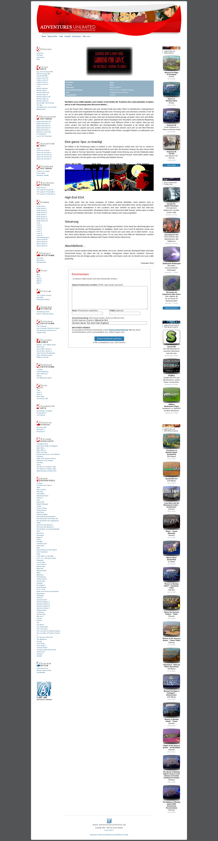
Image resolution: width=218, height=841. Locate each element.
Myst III (39, 279)
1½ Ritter (40, 369)
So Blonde (40, 612)
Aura (38, 500)
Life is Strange (42, 326)
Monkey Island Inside (44, 670)
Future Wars (41, 173)
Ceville (39, 506)
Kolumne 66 (171, 125)
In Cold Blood (41, 134)
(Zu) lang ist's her (171, 235)
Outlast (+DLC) (42, 579)
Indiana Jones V (42, 82)
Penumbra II (41, 585)
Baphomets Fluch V (43, 130)
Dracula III (40, 533)
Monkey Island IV (42, 101)
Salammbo (40, 595)
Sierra (112, 82)
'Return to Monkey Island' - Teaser (171, 720)
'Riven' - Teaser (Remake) (171, 532)
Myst (38, 274)
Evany (39, 539)
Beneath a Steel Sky (44, 132)
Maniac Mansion (42, 88)
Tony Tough (41, 643)
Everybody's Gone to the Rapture (48, 454)
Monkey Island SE (43, 92)
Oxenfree (40, 462)
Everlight (40, 541)
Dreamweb (40, 535)
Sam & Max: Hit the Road (45, 103)
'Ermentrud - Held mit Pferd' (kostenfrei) (171, 666)
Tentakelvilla (41, 672)
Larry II (39, 225)
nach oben (109, 830)
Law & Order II (42, 564)
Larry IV (39, 229)
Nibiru (38, 572)
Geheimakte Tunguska (44, 411)
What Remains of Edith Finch (47, 471)
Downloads (40, 57)
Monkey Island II (42, 94)
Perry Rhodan (41, 587)
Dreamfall (40, 297)
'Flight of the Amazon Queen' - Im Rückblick (171, 746)
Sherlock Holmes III (43, 604)
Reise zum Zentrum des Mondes (48, 591)
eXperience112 (42, 543)
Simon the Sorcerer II (44, 152)
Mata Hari (40, 568)
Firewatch (40, 456)
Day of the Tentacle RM (45, 72)
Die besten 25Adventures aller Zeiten (171, 293)
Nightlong (40, 575)
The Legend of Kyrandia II (46, 192)
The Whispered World (44, 378)
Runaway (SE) (41, 427)
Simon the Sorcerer (43, 150)
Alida (38, 487)
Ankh (38, 390)
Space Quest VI (42, 246)
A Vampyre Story (42, 444)
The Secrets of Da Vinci (45, 637)
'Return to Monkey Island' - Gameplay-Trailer (171, 586)
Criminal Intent (41, 510)
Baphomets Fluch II (43, 123)
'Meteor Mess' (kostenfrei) (171, 558)
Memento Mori (41, 570)
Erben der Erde (42, 452)
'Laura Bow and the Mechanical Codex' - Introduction (171, 505)
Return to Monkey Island (45, 314)
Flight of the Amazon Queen (46, 458)
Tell (38, 622)
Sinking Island (41, 610)
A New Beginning (42, 371)
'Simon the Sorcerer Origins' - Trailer (171, 613)
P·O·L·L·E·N (41, 589)
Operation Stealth (43, 175)
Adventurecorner (42, 668)
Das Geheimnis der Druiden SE (47, 518)
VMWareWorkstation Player (171, 405)
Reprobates (41, 593)
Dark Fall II (40, 512)
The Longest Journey (44, 295)
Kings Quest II (41, 208)
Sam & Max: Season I (44, 349)
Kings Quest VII (42, 219)
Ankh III (39, 394)
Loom (38, 86)
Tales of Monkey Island (44, 355)
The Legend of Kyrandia (45, 190)
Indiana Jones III (42, 78)
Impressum (93, 835)
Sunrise (39, 618)
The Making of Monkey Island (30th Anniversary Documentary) (171, 805)
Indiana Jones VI (42, 84)
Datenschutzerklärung (118, 330)
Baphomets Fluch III (43, 125)
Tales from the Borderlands (46, 353)
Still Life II (40, 616)
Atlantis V (40, 498)
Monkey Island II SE (43, 96)
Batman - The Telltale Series (46, 345)
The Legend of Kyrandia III (46, 194)
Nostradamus (41, 577)
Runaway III (41, 431)
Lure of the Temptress (44, 136)
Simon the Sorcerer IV (44, 157)
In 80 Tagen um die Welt (45, 556)
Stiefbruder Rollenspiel (171, 263)
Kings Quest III (42, 210)
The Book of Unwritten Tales (46, 467)
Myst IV (39, 281)
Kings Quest (41, 206)
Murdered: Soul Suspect (45, 460)
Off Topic (40, 55)
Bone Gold (40, 347)
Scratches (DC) (42, 600)
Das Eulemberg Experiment (46, 516)
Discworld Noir (41, 262)
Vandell (39, 656)
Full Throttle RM (42, 76)
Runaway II (40, 429)
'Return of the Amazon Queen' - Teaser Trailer (171, 639)
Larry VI (39, 233)
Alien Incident (41, 489)
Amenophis (40, 493)
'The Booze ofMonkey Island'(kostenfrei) (171, 452)
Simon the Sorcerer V (44, 159)
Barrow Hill (40, 502)
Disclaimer (118, 835)
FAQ (38, 59)
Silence (39, 376)
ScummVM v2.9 (171, 479)
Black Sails (40, 396)
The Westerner (42, 639)
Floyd (38, 148)
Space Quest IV (42, 241)
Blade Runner (41, 187)
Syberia (39, 620)
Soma (39, 464)
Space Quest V (42, 243)
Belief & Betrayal (42, 504)
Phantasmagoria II (43, 237)
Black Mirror (40, 448)
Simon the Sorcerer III (44, 154)
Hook (38, 554)
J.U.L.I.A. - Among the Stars (46, 558)
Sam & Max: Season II (44, 351)
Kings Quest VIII (42, 221)
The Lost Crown (42, 629)
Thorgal (39, 641)
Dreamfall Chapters (43, 299)
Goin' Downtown (42, 552)
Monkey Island (42, 90)
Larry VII (39, 235)
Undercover (40, 652)
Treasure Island (42, 647)
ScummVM (171, 347)
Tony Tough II (41, 645)
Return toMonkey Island (171, 100)
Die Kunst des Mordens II (45, 527)
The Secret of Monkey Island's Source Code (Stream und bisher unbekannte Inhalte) (171, 775)
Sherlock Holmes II (43, 602)
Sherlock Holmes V (43, 608)
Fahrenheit (40, 545)
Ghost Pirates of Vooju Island (47, 550)
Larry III (39, 227)
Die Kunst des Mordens (45, 525)
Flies (38, 548)
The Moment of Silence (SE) (46, 469)
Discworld (40, 258)
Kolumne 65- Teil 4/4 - (171, 153)
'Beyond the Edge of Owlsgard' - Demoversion (171, 693)
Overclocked (41, 581)
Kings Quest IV (42, 212)
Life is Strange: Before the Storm (48, 328)
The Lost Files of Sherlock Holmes (48, 631)
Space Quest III (42, 239)
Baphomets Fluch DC (44, 121)
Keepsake (40, 560)
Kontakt (125, 835)
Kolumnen (40, 53)
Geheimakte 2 (41, 413)
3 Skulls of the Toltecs (44, 485)
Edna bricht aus (42, 374)
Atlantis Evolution (42, 496)
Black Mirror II (41, 450)
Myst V (39, 283)
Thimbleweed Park (43, 312)
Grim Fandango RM (43, 74)
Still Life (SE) (41, 614)
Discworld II (40, 260)
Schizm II (40, 597)
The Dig (39, 105)
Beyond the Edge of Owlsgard (47, 446)
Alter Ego (40, 491)
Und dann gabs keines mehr (46, 649)
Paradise (40, 583)
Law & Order (41, 562)
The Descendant (42, 627)
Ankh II (39, 392)
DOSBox (171, 375)
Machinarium (41, 566)
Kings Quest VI (42, 216)
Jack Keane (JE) (42, 398)
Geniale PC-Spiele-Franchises (171, 205)
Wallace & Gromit (42, 357)
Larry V (39, 231)
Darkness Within (42, 514)
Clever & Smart (42, 508)
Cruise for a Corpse (43, 171)
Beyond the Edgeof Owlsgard (171, 73)
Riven (38, 276)
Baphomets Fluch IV (44, 128)
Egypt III (39, 537)
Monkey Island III (42, 99)
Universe (40, 654)
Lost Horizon (41, 415)
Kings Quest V (42, 214)
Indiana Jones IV (42, 80)
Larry (38, 223)
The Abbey (40, 625)
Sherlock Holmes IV (43, 606)
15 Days (39, 483)
